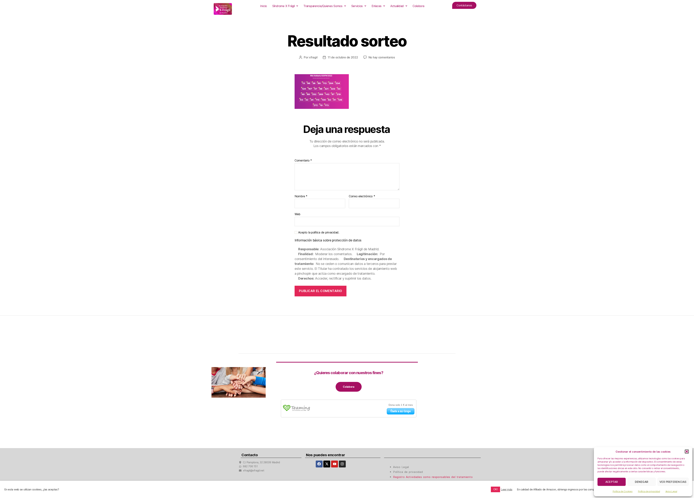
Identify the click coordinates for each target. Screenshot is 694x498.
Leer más (506, 489)
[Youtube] (334, 464)
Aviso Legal (671, 491)
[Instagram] (342, 464)
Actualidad (397, 6)
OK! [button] (495, 489)
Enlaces (377, 6)
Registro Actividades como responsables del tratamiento (433, 477)
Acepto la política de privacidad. (318, 232)
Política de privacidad (649, 491)
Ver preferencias (673, 482)
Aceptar (611, 482)
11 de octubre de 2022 (343, 57)
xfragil (313, 57)
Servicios (357, 6)
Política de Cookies (623, 491)
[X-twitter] (326, 464)
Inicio (263, 6)
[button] (687, 451)
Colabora (418, 6)
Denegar (641, 482)
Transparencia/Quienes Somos (322, 6)
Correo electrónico (362, 196)
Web (297, 214)
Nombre (301, 196)
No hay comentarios (382, 57)
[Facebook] (319, 464)
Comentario (303, 160)
